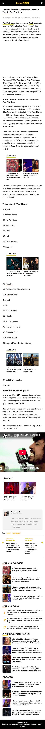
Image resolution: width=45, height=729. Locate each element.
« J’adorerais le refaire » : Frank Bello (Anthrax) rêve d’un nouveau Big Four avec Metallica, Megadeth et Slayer (24, 620)
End (7, 294)
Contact (40, 724)
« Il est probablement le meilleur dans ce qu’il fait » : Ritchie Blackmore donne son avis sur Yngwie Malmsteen (24, 612)
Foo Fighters (8, 23)
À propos (5, 724)
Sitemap (34, 724)
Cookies (22, 726)
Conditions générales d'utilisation (19, 724)
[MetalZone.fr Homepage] (22, 3)
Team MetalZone (9, 17)
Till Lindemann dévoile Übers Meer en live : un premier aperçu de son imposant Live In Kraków (23, 627)
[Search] (11, 3)
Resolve (9, 284)
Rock (31, 23)
